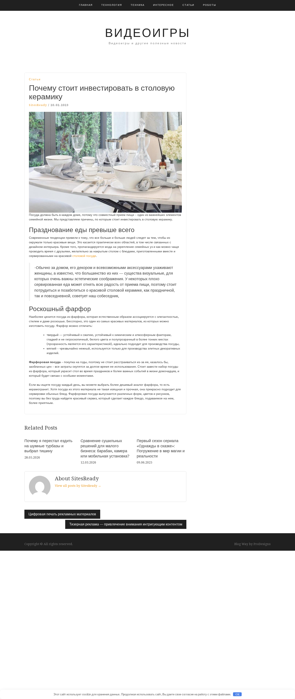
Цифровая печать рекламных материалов (62, 514)
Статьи (188, 5)
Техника (137, 5)
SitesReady (38, 105)
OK (237, 694)
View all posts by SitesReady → (78, 485)
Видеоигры (147, 33)
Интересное (163, 5)
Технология (111, 5)
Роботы (209, 5)
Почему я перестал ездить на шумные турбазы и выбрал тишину (48, 445)
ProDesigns (262, 544)
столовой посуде (84, 256)
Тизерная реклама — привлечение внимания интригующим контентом (125, 524)
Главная (86, 5)
